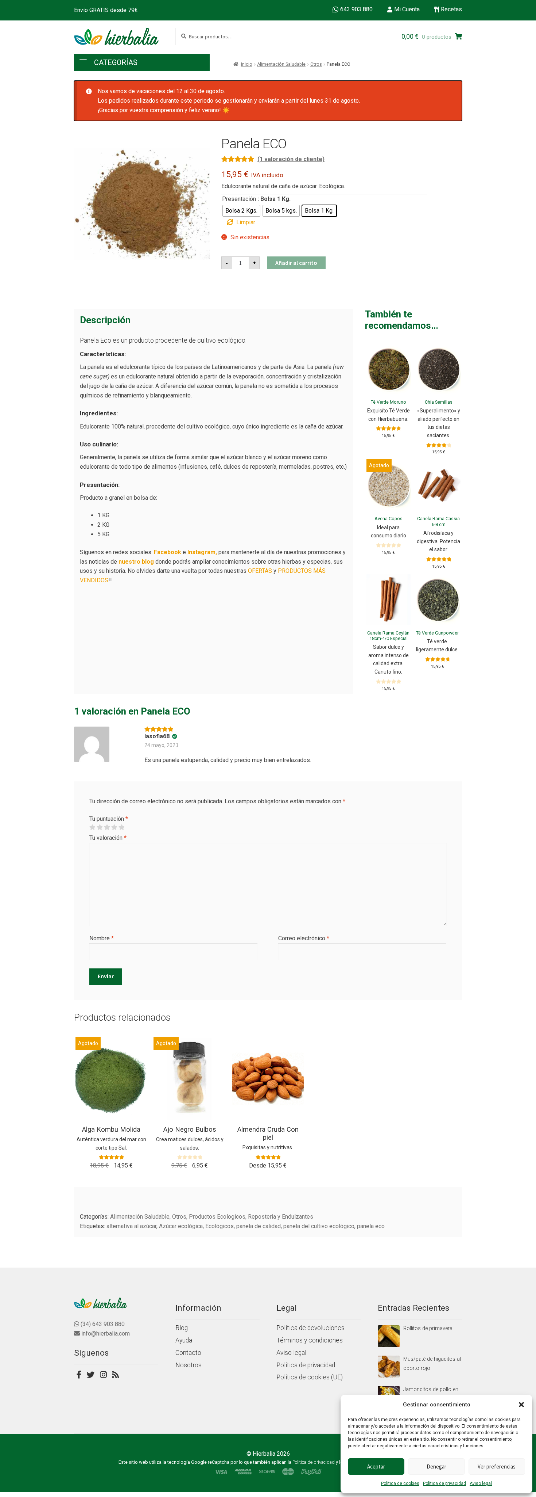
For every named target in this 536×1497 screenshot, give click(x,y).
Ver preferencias (497, 1466)
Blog (181, 1328)
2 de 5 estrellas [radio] (99, 827)
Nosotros (188, 1365)
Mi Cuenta (407, 9)
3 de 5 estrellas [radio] (107, 827)
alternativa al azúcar (131, 1226)
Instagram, (202, 552)
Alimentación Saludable (281, 64)
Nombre (101, 938)
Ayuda (183, 1340)
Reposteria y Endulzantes (280, 1216)
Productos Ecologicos (217, 1216)
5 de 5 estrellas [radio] (121, 827)
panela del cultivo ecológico (318, 1226)
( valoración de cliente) (291, 159)
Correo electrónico (303, 938)
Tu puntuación (108, 818)
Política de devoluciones (310, 1328)
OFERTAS (260, 570)
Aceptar (376, 1466)
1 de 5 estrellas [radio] (92, 827)
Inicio (246, 64)
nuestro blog (136, 561)
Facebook (167, 552)
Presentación (239, 198)
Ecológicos (219, 1226)
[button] (521, 1404)
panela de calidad (258, 1226)
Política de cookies (400, 1483)
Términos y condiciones (309, 1340)
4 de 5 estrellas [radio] (114, 827)
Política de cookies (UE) (309, 1377)
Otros (316, 64)
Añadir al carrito (296, 262)
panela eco (371, 1226)
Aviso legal (481, 1483)
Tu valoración (108, 837)
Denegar (436, 1466)
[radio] (241, 210)
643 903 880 (356, 9)
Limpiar (245, 222)
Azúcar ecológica (181, 1226)
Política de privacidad (444, 1483)
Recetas (451, 9)
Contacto (188, 1352)
